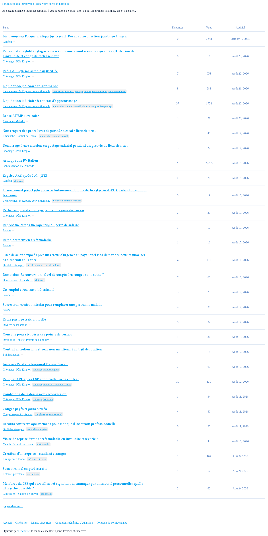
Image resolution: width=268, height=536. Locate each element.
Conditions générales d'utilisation (74, 522)
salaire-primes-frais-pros (95, 91)
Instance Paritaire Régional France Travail (35, 364)
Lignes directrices (41, 522)
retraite (35, 474)
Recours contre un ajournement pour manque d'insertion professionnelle (59, 424)
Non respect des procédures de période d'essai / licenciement (49, 131)
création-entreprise (37, 459)
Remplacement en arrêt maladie (27, 240)
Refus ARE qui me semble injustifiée (30, 71)
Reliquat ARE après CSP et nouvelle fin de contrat (41, 379)
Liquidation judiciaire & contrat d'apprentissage (40, 101)
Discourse (24, 531)
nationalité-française (37, 429)
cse (42, 493)
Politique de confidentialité (112, 522)
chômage (18, 181)
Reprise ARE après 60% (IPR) (25, 175)
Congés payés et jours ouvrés (25, 409)
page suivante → (13, 506)
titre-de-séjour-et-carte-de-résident (43, 265)
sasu (29, 474)
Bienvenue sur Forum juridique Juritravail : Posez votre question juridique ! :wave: (65, 36)
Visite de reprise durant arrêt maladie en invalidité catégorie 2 (50, 439)
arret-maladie (43, 444)
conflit (48, 493)
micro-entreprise (51, 369)
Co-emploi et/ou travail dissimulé (28, 290)
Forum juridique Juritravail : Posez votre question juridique (35, 3)
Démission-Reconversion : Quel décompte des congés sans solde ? (53, 275)
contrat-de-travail (117, 91)
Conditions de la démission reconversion (35, 394)
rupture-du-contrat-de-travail (67, 106)
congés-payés (41, 414)
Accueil (7, 522)
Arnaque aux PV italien (20, 161)
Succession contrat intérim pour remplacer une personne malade (52, 305)
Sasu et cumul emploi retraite (25, 469)
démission (48, 399)
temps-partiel (55, 414)
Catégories (21, 522)
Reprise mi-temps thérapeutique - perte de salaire (41, 225)
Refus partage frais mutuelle (24, 319)
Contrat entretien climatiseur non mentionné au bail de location (52, 349)
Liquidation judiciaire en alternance (30, 86)
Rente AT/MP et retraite (21, 116)
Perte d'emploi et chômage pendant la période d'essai (43, 210)
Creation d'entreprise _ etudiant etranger (34, 454)
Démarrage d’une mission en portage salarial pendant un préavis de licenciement (65, 146)
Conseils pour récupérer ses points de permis (37, 334)
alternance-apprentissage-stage (68, 91)
